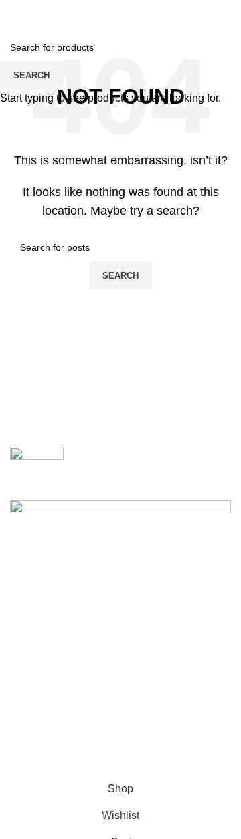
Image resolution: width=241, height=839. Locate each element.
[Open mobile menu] (15, 13)
